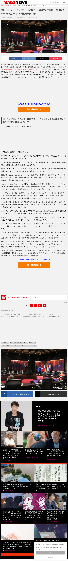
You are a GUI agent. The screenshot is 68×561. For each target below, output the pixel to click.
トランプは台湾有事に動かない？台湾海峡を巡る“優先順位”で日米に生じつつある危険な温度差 (30, 316)
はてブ (27, 58)
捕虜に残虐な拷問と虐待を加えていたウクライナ (24, 297)
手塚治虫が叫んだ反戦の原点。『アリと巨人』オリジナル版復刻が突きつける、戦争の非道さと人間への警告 (34, 515)
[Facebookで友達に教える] (17, 391)
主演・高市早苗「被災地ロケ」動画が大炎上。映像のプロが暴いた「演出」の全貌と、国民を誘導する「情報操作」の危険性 (56, 515)
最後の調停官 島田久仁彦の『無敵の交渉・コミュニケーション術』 (33, 18)
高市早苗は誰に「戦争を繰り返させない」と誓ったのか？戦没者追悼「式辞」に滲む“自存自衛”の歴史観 (49, 416)
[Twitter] (53, 2)
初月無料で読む (33, 109)
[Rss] (56, 2)
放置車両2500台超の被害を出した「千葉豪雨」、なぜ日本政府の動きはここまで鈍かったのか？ (17, 486)
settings (50, 557)
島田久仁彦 (33, 342)
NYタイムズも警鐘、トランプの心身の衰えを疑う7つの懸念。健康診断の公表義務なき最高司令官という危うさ (56, 453)
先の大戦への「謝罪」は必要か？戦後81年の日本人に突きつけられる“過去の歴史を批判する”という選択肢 (50, 486)
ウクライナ (5, 342)
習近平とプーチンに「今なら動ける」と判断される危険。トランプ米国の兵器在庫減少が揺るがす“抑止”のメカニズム (12, 515)
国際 (4, 18)
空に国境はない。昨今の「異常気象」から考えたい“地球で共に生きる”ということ (34, 452)
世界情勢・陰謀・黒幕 (16, 342)
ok (50, 552)
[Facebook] (51, 2)
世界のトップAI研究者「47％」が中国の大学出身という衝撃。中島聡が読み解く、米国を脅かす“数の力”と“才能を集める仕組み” (12, 454)
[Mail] (58, 2)
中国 (26, 342)
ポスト (43, 58)
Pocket (56, 58)
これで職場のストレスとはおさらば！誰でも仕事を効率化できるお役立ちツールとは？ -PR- (30, 314)
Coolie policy (39, 549)
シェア (13, 58)
